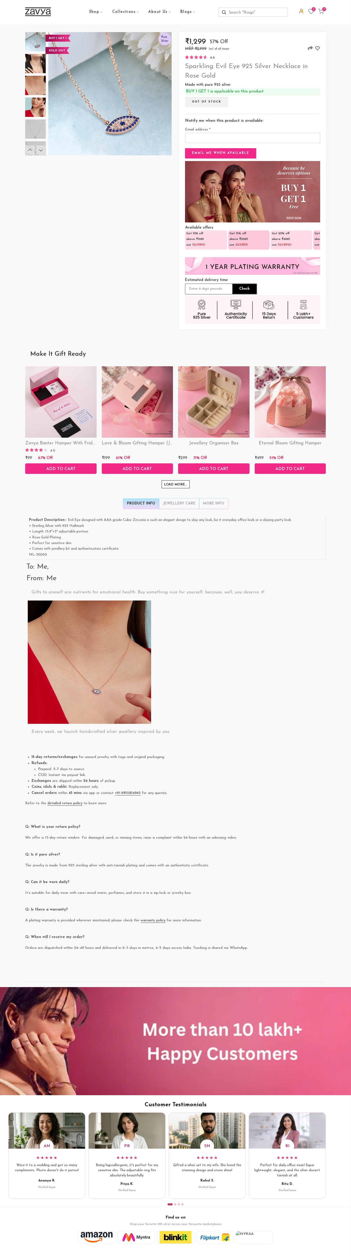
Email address (197, 130)
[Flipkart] (215, 1237)
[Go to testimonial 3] (179, 1204)
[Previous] (30, 150)
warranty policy (153, 920)
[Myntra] (136, 1237)
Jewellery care (179, 503)
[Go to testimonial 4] (182, 1204)
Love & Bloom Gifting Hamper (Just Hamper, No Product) (162, 443)
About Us (157, 12)
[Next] (41, 150)
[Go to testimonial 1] (170, 1204)
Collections (123, 12)
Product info (141, 503)
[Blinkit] (175, 1237)
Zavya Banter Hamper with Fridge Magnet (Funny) (79, 443)
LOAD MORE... (175, 484)
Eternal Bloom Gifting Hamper (290, 443)
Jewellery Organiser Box (213, 443)
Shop (94, 12)
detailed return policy (65, 803)
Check (244, 289)
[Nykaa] (254, 1237)
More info (213, 503)
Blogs (186, 12)
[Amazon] (96, 1237)
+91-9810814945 (128, 793)
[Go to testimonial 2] (175, 1204)
